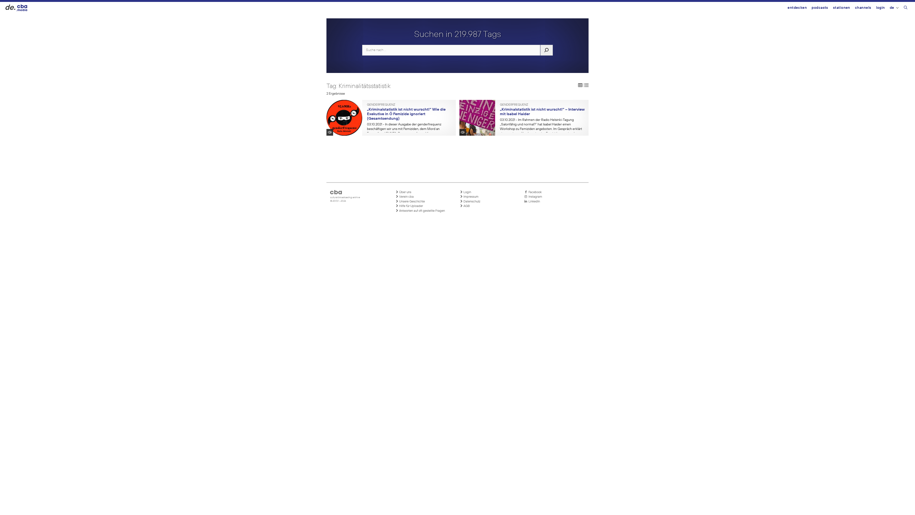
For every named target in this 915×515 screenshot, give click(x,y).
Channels (863, 8)
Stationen (841, 8)
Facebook (534, 192)
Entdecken (797, 8)
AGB (466, 206)
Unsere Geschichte (411, 201)
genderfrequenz (381, 104)
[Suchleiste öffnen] (905, 8)
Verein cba (406, 196)
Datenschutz (471, 201)
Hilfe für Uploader (410, 206)
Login (880, 8)
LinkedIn (533, 201)
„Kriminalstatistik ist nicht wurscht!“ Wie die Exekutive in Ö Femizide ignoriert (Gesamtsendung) (406, 114)
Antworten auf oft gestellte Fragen (421, 210)
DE (892, 8)
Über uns (404, 192)
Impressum (470, 196)
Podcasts (820, 8)
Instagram (534, 196)
